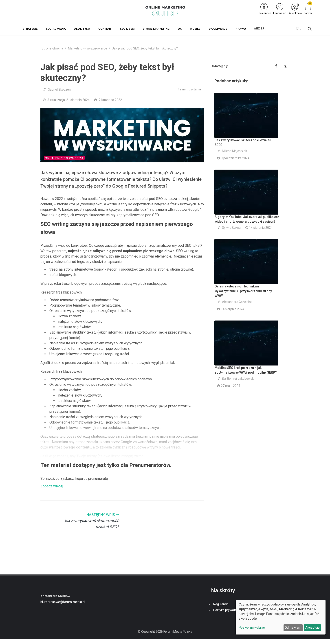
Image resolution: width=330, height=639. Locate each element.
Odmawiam (293, 627)
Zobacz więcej (51, 486)
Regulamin (221, 604)
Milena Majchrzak (234, 151)
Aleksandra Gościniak (237, 302)
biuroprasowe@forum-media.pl (62, 602)
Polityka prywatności (227, 610)
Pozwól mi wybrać (252, 627)
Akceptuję (312, 627)
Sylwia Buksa (231, 227)
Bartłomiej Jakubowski (238, 378)
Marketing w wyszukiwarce (87, 48)
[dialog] (281, 617)
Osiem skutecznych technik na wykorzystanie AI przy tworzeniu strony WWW (243, 291)
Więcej (259, 28)
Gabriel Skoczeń (59, 89)
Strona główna (52, 48)
